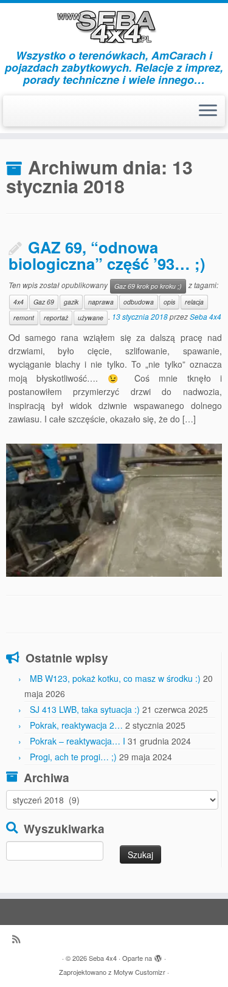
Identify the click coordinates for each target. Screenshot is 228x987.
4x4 (18, 301)
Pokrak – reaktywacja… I (77, 741)
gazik (71, 301)
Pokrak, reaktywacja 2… (76, 725)
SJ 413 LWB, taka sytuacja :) (85, 709)
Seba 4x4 (205, 316)
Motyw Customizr (139, 972)
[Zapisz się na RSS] (19, 938)
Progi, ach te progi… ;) (73, 757)
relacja (194, 301)
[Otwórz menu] (208, 111)
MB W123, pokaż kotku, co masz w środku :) (115, 678)
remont (23, 317)
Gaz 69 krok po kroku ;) (148, 286)
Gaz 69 (43, 301)
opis (169, 301)
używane (90, 317)
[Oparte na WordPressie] (158, 955)
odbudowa (138, 301)
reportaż (56, 317)
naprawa (101, 301)
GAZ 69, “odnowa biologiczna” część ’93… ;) (107, 255)
